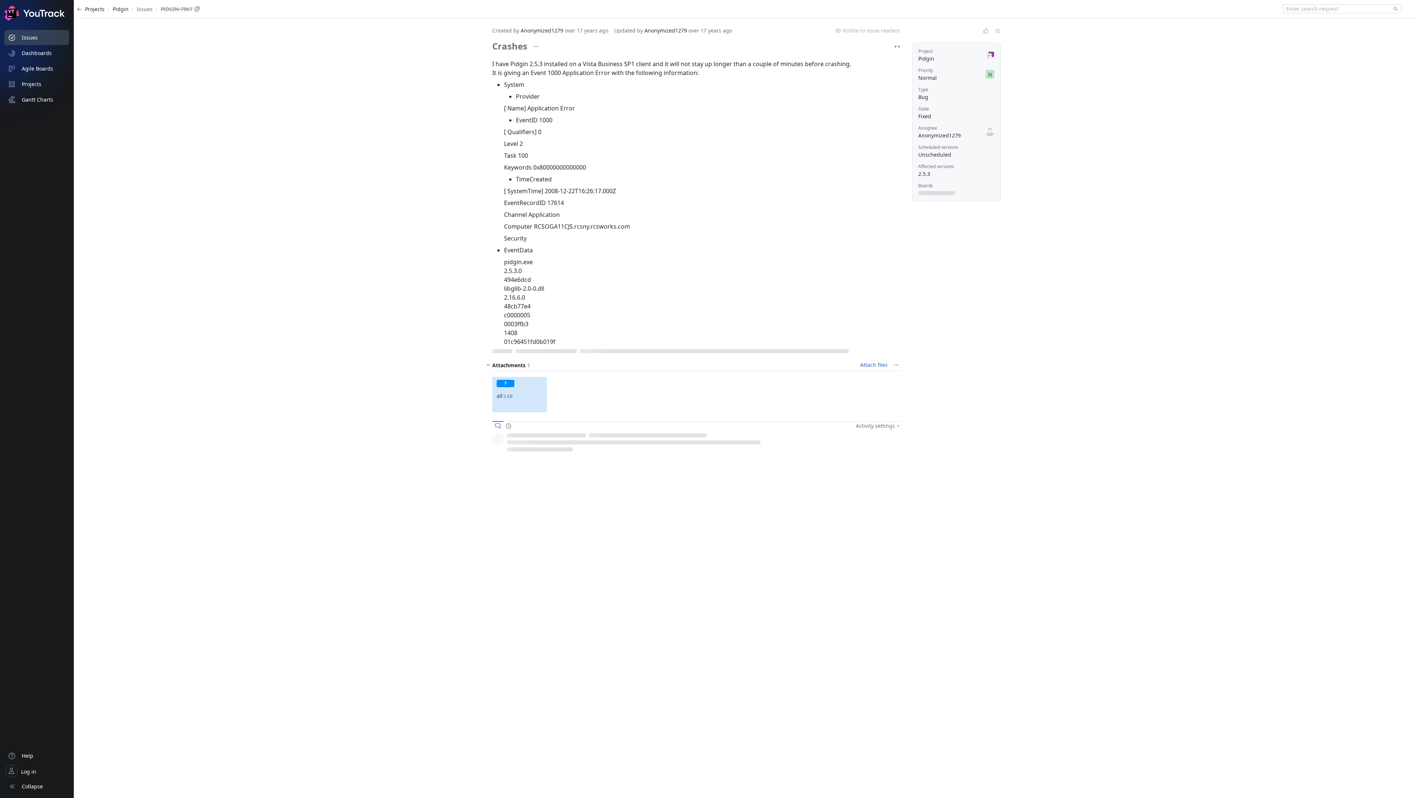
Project (925, 51)
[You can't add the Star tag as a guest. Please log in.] (998, 31)
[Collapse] (488, 365)
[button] (519, 394)
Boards (925, 186)
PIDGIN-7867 (177, 9)
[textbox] (1337, 9)
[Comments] (497, 426)
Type (923, 89)
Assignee (927, 128)
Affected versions (936, 166)
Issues (145, 9)
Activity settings (875, 425)
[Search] (1394, 9)
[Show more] (536, 47)
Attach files (874, 364)
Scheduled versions (938, 147)
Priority (925, 70)
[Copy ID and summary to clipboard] (197, 8)
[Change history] (508, 426)
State (923, 109)
